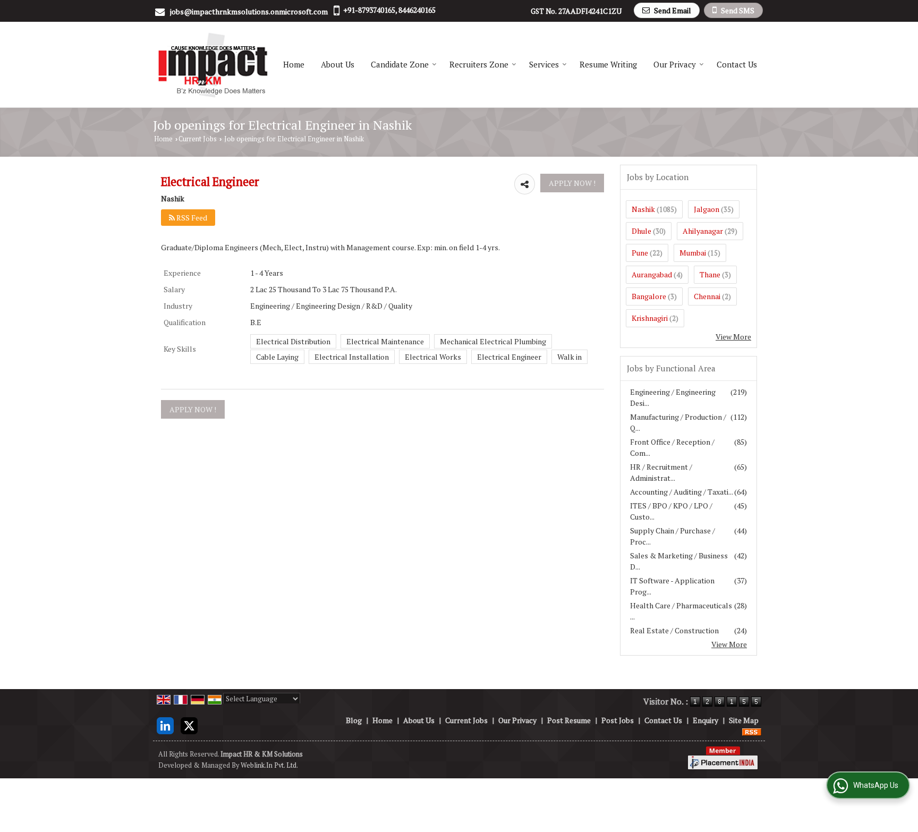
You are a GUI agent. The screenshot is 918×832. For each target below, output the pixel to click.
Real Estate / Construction (674, 630)
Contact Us (737, 64)
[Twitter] (189, 724)
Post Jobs (617, 720)
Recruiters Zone (478, 64)
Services (544, 64)
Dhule (641, 231)
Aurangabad (652, 274)
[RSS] (751, 731)
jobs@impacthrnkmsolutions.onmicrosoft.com (249, 11)
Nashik (643, 209)
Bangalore (649, 296)
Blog (354, 720)
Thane (710, 274)
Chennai (707, 296)
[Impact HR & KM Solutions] (212, 64)
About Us (337, 64)
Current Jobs (197, 138)
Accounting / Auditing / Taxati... (681, 492)
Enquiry (705, 720)
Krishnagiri (650, 318)
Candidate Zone (400, 64)
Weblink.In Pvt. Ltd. (269, 765)
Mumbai (692, 253)
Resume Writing (608, 64)
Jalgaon (706, 209)
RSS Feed (191, 218)
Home (293, 64)
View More (733, 337)
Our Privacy (674, 64)
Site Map (744, 720)
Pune (640, 253)
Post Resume (569, 720)
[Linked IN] (165, 724)
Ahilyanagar (703, 231)
